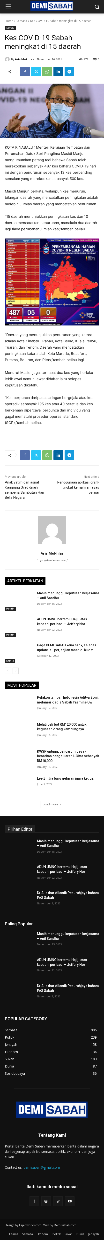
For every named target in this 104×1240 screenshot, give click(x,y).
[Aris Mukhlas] (8, 59)
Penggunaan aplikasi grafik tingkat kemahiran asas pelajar (78, 487)
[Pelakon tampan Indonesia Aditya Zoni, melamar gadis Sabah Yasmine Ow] (19, 705)
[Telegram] (69, 71)
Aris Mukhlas (24, 59)
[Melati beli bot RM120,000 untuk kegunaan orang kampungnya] (19, 732)
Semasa (21, 21)
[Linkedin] (58, 71)
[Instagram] (46, 1201)
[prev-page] (8, 671)
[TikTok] (58, 1201)
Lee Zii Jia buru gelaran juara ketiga (65, 778)
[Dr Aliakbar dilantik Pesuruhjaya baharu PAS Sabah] (19, 900)
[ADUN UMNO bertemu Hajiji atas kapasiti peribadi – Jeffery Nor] (19, 627)
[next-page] (16, 671)
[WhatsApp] (47, 71)
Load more (50, 804)
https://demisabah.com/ (52, 560)
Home (9, 21)
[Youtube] (69, 1201)
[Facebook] (25, 71)
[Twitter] (36, 71)
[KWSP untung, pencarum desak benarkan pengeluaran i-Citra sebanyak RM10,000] (19, 759)
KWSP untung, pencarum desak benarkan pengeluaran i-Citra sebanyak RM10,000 (68, 756)
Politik (10, 608)
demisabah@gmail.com (41, 1167)
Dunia (10, 660)
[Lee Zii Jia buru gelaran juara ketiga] (19, 786)
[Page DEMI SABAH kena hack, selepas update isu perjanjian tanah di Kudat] (19, 653)
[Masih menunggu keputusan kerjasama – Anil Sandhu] (19, 601)
